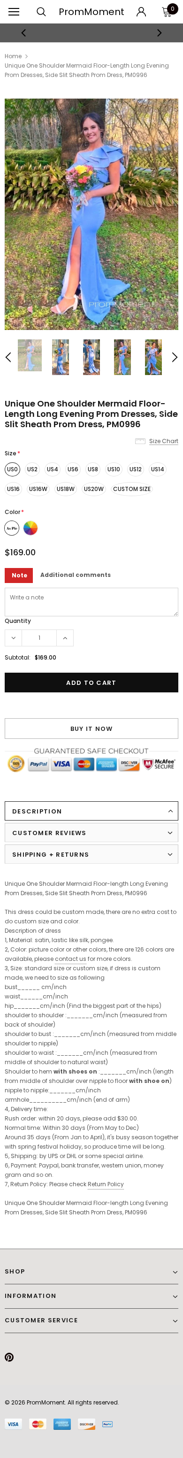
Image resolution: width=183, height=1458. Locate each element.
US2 (32, 469)
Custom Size (132, 489)
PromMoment (91, 11)
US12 (136, 469)
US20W (94, 489)
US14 (157, 469)
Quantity (18, 621)
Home (13, 56)
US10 (113, 469)
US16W (38, 489)
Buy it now (91, 728)
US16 (13, 489)
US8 (93, 469)
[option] (92, 33)
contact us (70, 959)
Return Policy (106, 1184)
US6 (73, 469)
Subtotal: (17, 657)
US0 (12, 469)
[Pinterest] (9, 1357)
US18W (66, 489)
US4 (52, 469)
